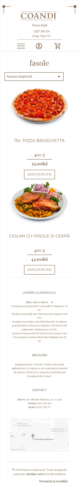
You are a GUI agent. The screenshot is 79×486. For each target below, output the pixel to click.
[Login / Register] (38, 46)
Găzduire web (34, 474)
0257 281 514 (41, 31)
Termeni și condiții (53, 481)
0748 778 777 (41, 36)
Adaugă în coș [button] (39, 174)
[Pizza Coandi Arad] (39, 15)
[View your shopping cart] (57, 46)
